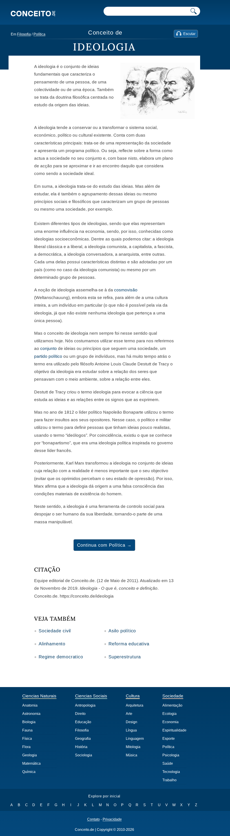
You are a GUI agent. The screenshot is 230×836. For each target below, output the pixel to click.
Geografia (83, 738)
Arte (129, 714)
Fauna (27, 730)
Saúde (167, 763)
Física (27, 738)
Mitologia (133, 747)
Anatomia (30, 705)
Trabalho (169, 780)
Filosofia (24, 34)
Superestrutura (124, 656)
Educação (83, 722)
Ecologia (169, 714)
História (81, 747)
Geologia (29, 755)
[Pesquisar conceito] (193, 11)
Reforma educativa (128, 643)
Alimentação (172, 705)
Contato (93, 819)
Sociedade (172, 696)
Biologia (28, 722)
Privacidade (112, 819)
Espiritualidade (174, 730)
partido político (48, 356)
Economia (170, 722)
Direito (80, 714)
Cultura (133, 696)
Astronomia (31, 714)
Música (131, 755)
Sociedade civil (55, 630)
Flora (26, 747)
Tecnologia (171, 772)
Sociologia (83, 755)
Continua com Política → (104, 545)
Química (28, 772)
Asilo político (122, 630)
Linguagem (135, 738)
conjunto (48, 348)
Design (131, 722)
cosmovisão (125, 290)
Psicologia (170, 755)
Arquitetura (134, 705)
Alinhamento (52, 643)
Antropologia (85, 705)
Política (39, 34)
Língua (131, 730)
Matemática (31, 763)
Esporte (168, 738)
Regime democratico (61, 656)
